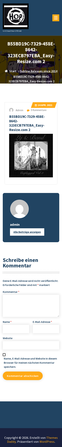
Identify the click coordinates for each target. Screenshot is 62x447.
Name (7, 322)
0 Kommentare (38, 110)
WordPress (46, 442)
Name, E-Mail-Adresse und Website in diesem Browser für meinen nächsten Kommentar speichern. (30, 362)
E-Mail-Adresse (42, 322)
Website (7, 338)
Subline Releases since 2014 (38, 71)
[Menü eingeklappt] (55, 17)
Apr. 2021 (45, 105)
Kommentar (11, 291)
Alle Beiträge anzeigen (27, 232)
